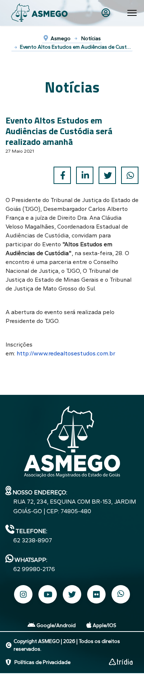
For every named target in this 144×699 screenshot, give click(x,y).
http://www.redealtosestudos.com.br (66, 353)
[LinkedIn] (84, 175)
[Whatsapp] (120, 594)
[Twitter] (107, 175)
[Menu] (132, 13)
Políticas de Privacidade (42, 662)
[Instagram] (23, 594)
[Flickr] (96, 594)
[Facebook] (62, 175)
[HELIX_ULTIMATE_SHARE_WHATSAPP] (129, 175)
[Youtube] (47, 594)
